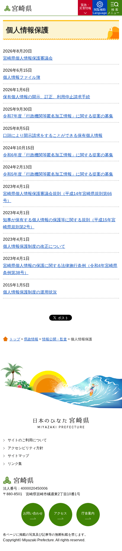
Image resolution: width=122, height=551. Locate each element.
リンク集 (15, 464)
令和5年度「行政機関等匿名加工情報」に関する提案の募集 (58, 174)
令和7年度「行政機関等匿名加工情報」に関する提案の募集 (58, 116)
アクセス (60, 513)
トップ (14, 339)
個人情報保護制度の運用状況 (30, 292)
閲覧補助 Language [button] (100, 11)
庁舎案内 (87, 513)
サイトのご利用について (27, 440)
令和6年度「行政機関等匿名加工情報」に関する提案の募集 (58, 154)
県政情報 (31, 339)
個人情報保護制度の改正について (34, 246)
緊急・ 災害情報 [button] (85, 6)
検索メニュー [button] (113, 11)
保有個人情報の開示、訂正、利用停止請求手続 (46, 96)
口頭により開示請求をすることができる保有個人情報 (52, 135)
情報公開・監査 (54, 339)
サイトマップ (18, 456)
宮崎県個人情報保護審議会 (28, 58)
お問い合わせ (33, 513)
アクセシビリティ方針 (25, 448)
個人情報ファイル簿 (21, 77)
